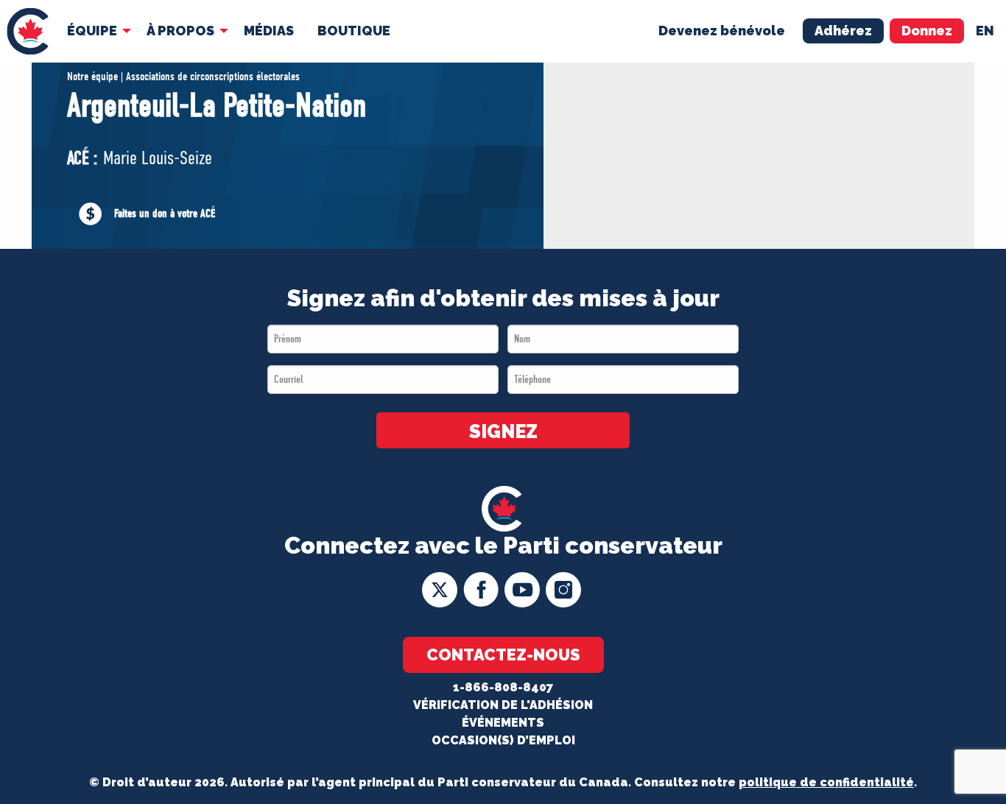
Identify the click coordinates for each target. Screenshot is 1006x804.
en (985, 30)
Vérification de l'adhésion (503, 705)
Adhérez (843, 30)
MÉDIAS (269, 30)
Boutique (353, 30)
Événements (503, 723)
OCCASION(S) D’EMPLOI (503, 740)
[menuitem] (27, 31)
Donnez (926, 30)
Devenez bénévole (721, 30)
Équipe (92, 30)
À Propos (180, 30)
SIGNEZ (503, 431)
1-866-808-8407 (503, 687)
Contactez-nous (503, 654)
